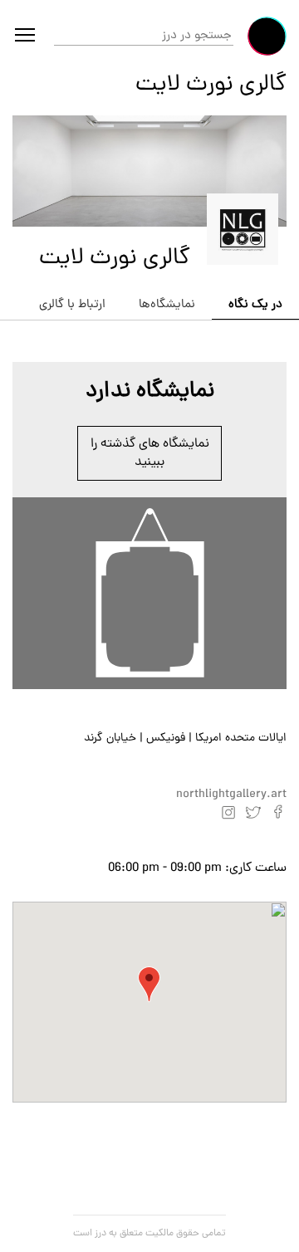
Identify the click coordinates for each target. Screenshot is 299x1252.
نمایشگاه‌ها (167, 305)
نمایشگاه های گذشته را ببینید (150, 453)
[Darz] (267, 36)
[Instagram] (228, 812)
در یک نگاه (255, 305)
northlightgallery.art (231, 795)
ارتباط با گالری (72, 305)
